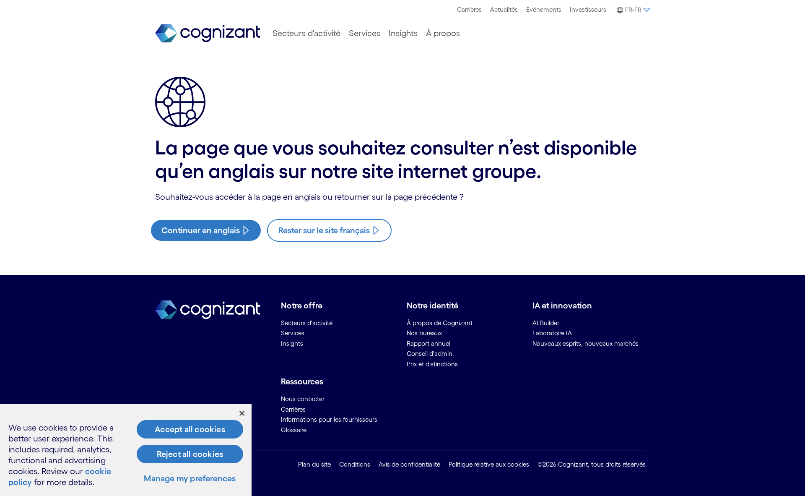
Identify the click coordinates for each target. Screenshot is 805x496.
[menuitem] (469, 9)
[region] (126, 450)
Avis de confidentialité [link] (409, 464)
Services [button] (364, 33)
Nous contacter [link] (303, 398)
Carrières (469, 9)
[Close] (241, 413)
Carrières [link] (293, 409)
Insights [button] (403, 33)
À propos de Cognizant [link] (440, 322)
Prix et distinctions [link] (432, 364)
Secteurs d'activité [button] (306, 33)
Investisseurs (588, 9)
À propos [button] (443, 33)
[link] (207, 33)
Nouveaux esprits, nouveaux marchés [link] (585, 343)
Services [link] (292, 333)
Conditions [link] (354, 464)
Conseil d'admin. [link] (430, 353)
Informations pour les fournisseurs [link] (329, 419)
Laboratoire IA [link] (552, 333)
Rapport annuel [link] (428, 343)
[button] (632, 10)
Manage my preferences (190, 478)
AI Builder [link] (545, 322)
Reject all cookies (190, 454)
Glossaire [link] (293, 429)
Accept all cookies (190, 429)
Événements (543, 9)
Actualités (504, 9)
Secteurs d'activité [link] (306, 322)
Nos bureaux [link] (424, 333)
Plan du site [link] (314, 464)
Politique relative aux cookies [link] (489, 464)
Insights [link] (292, 343)
